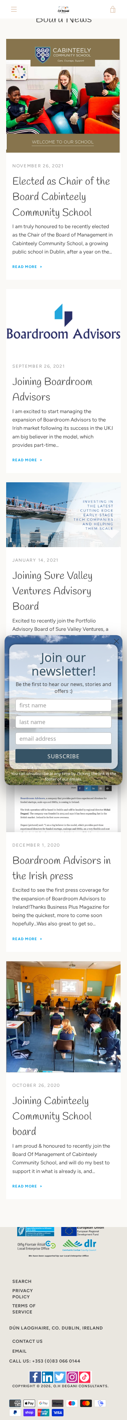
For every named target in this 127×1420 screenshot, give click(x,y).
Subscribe (63, 756)
